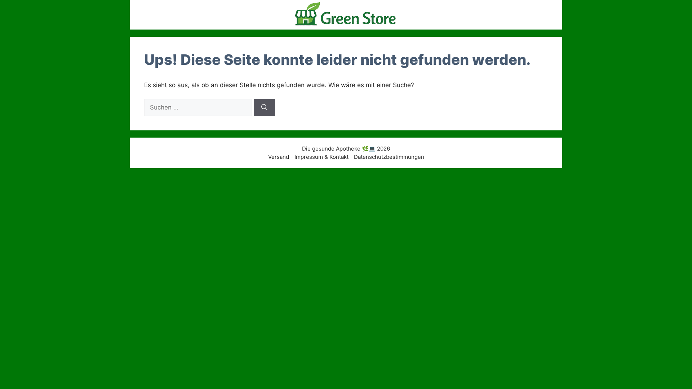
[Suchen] (264, 107)
